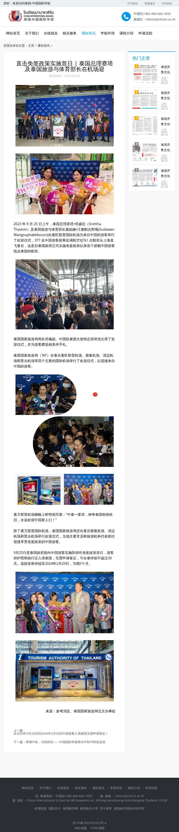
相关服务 (70, 33)
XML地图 (80, 828)
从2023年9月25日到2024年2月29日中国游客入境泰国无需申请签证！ (61, 733)
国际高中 (55, 808)
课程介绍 (126, 33)
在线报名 (167, 3)
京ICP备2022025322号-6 (89, 823)
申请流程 (145, 33)
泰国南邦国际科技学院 (129, 808)
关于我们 (32, 33)
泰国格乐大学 (89, 808)
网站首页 (28, 788)
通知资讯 (89, 33)
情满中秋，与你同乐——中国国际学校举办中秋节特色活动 (65, 742)
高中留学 (106, 808)
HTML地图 (97, 828)
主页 (31, 45)
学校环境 (108, 33)
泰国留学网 (70, 808)
